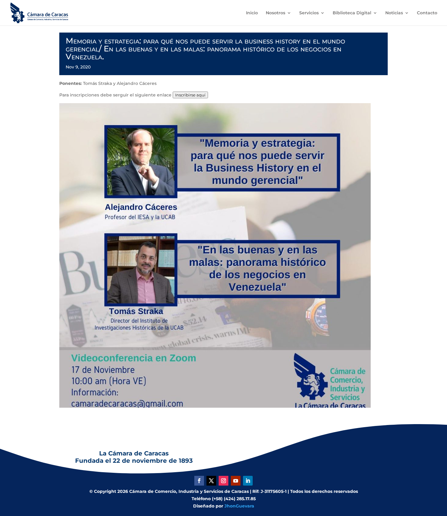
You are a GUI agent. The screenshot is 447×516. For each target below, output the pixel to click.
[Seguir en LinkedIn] (248, 481)
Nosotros (275, 13)
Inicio (252, 13)
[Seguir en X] (211, 481)
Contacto (427, 13)
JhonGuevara (239, 506)
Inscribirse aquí (190, 94)
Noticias (394, 13)
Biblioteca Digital (352, 13)
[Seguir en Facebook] (199, 481)
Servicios (309, 13)
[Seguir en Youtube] (236, 481)
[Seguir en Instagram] (223, 481)
